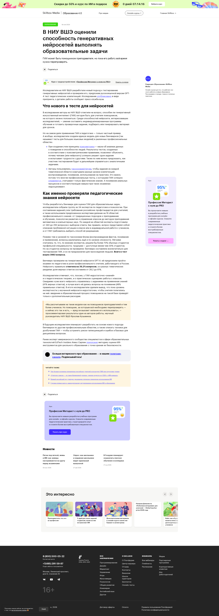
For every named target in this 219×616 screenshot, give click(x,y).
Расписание (147, 566)
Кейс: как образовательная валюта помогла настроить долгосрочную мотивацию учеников (176, 522)
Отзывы (125, 566)
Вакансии (126, 572)
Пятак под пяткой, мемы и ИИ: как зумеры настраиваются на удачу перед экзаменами (54, 459)
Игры (102, 575)
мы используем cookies (19, 610)
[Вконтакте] (44, 579)
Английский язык (107, 591)
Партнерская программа (165, 561)
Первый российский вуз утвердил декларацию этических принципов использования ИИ (81, 379)
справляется (54, 181)
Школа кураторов (126, 577)
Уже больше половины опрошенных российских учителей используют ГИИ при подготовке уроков (85, 371)
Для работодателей (166, 573)
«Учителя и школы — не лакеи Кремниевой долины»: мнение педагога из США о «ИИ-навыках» (84, 375)
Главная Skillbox (167, 13)
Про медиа (103, 13)
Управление (105, 571)
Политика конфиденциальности (155, 610)
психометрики (87, 147)
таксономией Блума (81, 169)
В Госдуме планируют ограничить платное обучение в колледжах (114, 458)
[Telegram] (58, 579)
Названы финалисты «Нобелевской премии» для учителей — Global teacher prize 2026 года (146, 507)
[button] (165, 494)
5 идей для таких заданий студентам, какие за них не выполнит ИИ (87, 521)
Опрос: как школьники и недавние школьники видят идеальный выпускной (83, 459)
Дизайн (103, 565)
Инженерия (105, 587)
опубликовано (104, 96)
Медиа (162, 556)
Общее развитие (107, 584)
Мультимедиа (105, 578)
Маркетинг (104, 568)
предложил (92, 342)
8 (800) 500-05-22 (53, 556)
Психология (105, 581)
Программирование (108, 562)
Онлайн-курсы (133, 12)
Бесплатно (126, 581)
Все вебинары (148, 560)
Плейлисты (147, 563)
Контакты (126, 569)
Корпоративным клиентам (166, 567)
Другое (103, 594)
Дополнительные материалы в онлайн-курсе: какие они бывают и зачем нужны (118, 521)
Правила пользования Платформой (157, 607)
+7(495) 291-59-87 (53, 563)
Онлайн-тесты (128, 584)
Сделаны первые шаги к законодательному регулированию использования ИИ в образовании (83, 383)
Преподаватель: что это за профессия (57, 519)
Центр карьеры (128, 563)
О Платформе (128, 560)
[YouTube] (51, 579)
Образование (50, 24)
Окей (44, 609)
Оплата (125, 606)
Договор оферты (107, 606)
